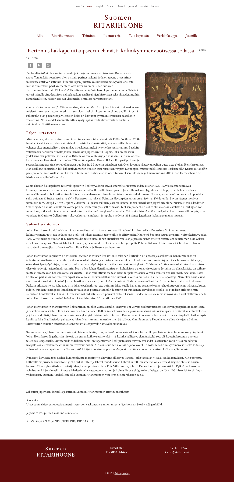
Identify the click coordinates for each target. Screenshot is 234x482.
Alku (39, 35)
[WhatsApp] (48, 65)
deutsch (121, 6)
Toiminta (89, 35)
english (99, 6)
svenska (80, 6)
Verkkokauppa (167, 35)
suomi (90, 6)
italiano (155, 6)
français (110, 6)
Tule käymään (139, 35)
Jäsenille (192, 35)
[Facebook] (30, 65)
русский (132, 6)
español (144, 6)
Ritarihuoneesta (62, 35)
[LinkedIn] (39, 65)
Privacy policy (122, 473)
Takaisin (201, 49)
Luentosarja (112, 35)
